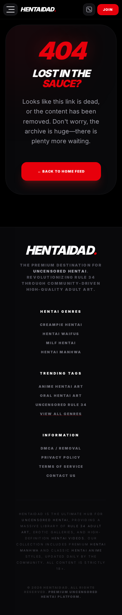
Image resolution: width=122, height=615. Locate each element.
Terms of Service (61, 466)
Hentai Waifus (61, 334)
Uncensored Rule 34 (61, 405)
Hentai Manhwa (61, 352)
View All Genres (61, 414)
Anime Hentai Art (61, 386)
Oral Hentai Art (61, 395)
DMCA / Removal (61, 448)
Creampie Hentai (61, 325)
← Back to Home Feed (61, 171)
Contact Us (61, 475)
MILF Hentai (61, 343)
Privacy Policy (61, 457)
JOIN (108, 9)
